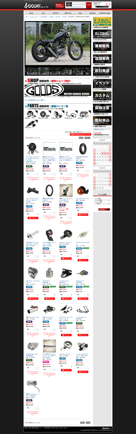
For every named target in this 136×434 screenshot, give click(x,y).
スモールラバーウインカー (82, 198)
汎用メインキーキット (48, 317)
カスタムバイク (33, 16)
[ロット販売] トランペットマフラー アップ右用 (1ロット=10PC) (49, 355)
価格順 (81, 138)
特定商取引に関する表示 (51, 427)
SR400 (65, 16)
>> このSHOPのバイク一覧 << (35, 100)
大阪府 (51, 16)
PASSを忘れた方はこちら (78, 7)
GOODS (58, 16)
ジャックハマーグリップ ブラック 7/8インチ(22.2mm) (32, 200)
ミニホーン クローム (64, 354)
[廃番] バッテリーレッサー (32, 317)
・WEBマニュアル (98, 129)
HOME (26, 427)
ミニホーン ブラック (64, 242)
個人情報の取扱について (36, 427)
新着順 (88, 422)
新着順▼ (87, 138)
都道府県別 (44, 16)
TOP (26, 16)
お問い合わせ (64, 427)
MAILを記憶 (70, 7)
